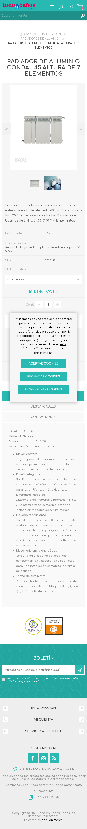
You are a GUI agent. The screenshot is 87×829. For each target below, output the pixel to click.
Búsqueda (83, 15)
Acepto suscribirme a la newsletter (42, 680)
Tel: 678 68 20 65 (47, 797)
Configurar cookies (43, 389)
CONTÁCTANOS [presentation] (43, 417)
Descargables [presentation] (43, 406)
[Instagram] (43, 758)
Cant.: (30, 304)
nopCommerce (52, 820)
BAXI (48, 233)
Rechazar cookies (43, 376)
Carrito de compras (80, 6)
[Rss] (54, 758)
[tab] (43, 407)
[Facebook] (33, 758)
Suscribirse (79, 669)
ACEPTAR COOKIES (43, 363)
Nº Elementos (15, 269)
